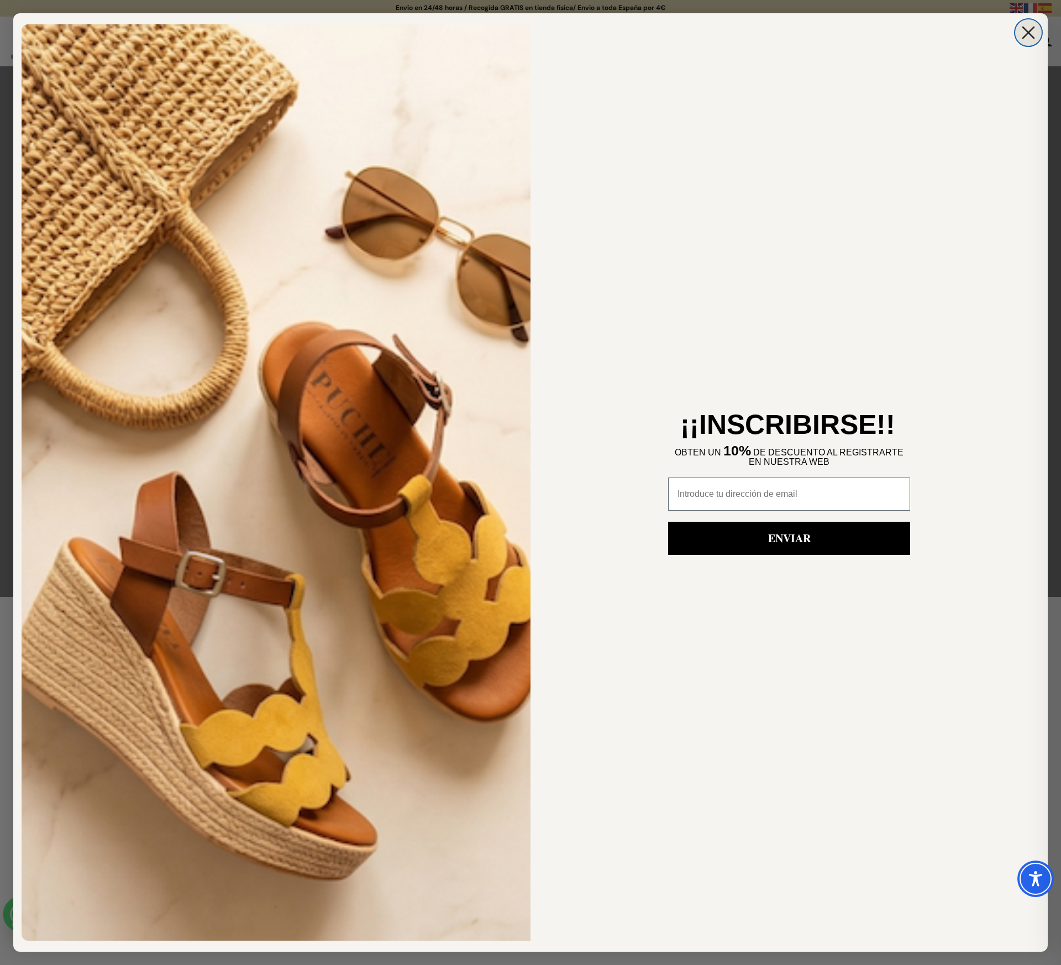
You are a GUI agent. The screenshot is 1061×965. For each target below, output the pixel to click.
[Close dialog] (1028, 32)
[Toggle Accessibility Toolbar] (1035, 879)
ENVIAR (789, 538)
